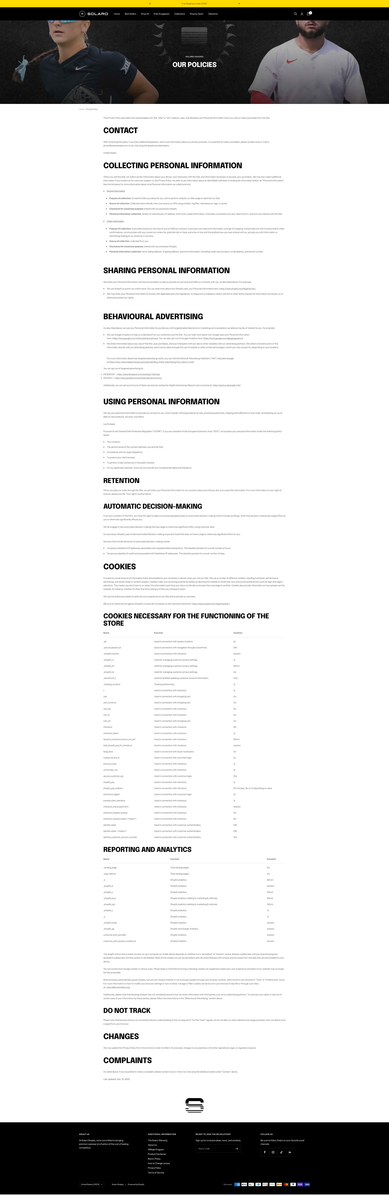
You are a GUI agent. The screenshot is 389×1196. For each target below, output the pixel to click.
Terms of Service (156, 1172)
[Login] (302, 14)
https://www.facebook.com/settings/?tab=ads (138, 374)
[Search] (295, 13)
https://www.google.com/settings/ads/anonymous (138, 378)
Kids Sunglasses (161, 13)
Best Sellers (130, 13)
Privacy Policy (154, 1168)
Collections (179, 13)
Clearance (213, 13)
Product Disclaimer (157, 1154)
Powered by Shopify (136, 1184)
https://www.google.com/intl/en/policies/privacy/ (135, 338)
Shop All (145, 13)
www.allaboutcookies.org (118, 987)
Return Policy (154, 1158)
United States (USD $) (90, 1184)
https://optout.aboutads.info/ (226, 385)
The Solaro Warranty (157, 1140)
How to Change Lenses (159, 1163)
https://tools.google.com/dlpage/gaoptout (223, 338)
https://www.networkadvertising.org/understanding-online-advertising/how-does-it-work (151, 362)
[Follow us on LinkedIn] (290, 1152)
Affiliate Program (156, 1149)
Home (117, 13)
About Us (152, 1145)
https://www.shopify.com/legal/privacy (237, 288)
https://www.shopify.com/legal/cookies (210, 603)
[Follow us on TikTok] (281, 1152)
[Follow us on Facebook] (265, 1152)
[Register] (237, 1149)
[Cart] (308, 13)
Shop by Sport (196, 13)
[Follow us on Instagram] (273, 1152)
